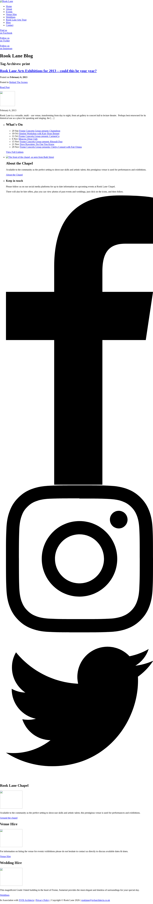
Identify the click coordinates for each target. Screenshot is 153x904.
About (9, 9)
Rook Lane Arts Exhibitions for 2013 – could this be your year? (48, 71)
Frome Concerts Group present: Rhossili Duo (41, 141)
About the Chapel (14, 174)
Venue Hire (11, 14)
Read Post (5, 87)
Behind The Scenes (18, 82)
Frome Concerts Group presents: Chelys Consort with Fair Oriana (51, 147)
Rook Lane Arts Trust (16, 20)
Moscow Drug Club (28, 139)
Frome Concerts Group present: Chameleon (39, 131)
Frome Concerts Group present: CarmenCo (39, 136)
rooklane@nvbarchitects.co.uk (95, 900)
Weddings (10, 17)
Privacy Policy (42, 900)
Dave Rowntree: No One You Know (37, 144)
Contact (9, 25)
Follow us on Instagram (6, 47)
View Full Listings (14, 152)
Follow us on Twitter (5, 39)
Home (9, 6)
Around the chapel (8, 818)
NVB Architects (26, 900)
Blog (8, 22)
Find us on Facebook (6, 31)
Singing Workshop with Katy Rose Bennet (39, 133)
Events (9, 11)
